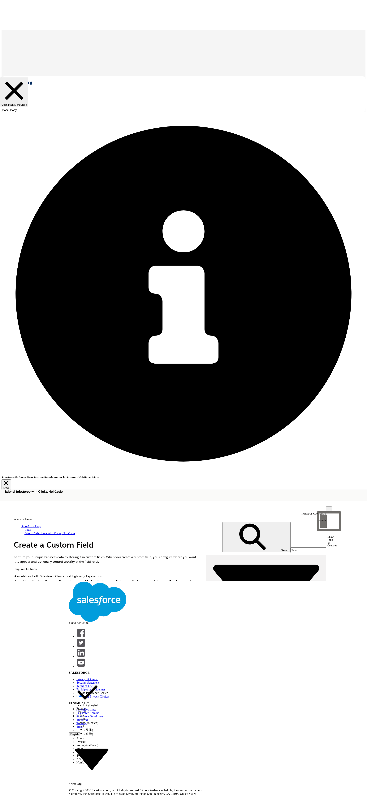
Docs (27, 530)
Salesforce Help (31, 526)
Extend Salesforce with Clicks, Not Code (49, 533)
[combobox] (92, 759)
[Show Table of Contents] (329, 509)
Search (322, 520)
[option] (87, 694)
